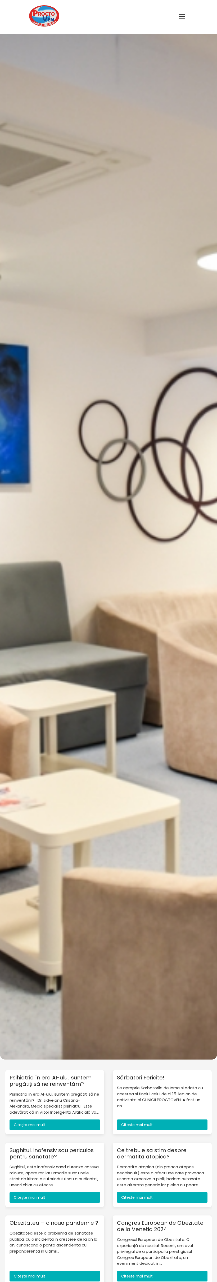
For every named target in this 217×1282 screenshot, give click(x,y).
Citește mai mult (29, 1124)
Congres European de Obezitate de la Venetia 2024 (160, 1226)
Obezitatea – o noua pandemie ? (54, 1223)
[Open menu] (182, 17)
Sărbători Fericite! (140, 1077)
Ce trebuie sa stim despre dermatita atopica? (152, 1153)
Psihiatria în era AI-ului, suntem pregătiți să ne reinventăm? (51, 1080)
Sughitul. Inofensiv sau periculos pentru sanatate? (52, 1153)
